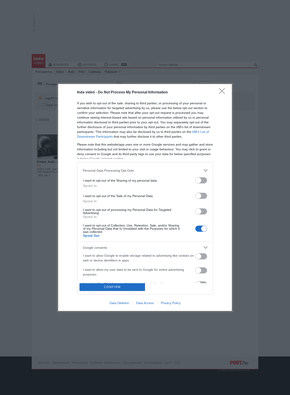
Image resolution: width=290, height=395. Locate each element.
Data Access (145, 303)
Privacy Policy (171, 303)
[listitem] (145, 170)
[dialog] (145, 197)
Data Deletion (119, 303)
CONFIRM (112, 287)
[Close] (223, 92)
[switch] (201, 180)
